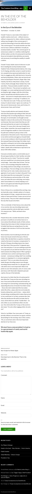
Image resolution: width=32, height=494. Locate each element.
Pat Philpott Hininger (7, 445)
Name (3, 398)
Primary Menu (30, 8)
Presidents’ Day (5, 458)
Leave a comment (20, 22)
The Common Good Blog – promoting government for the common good (12, 8)
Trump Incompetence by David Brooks (15, 480)
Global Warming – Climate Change (10, 454)
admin (12, 22)
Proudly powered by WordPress (8, 491)
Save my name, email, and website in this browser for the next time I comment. (15, 423)
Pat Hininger (4, 476)
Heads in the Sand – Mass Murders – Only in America (15, 448)
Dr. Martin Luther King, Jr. (22, 469)
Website (3, 413)
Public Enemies (5, 451)
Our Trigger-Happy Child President (21, 472)
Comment (4, 375)
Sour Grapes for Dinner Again (9, 349)
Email (2, 405)
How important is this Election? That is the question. (13, 357)
